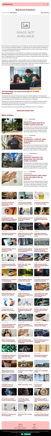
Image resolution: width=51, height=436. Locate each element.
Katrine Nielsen (32, 171)
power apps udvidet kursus (18, 106)
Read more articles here (25, 111)
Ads (34, 426)
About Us (35, 428)
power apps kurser (45, 12)
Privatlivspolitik (27, 434)
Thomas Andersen (33, 153)
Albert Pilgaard (13, 12)
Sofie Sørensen (32, 135)
